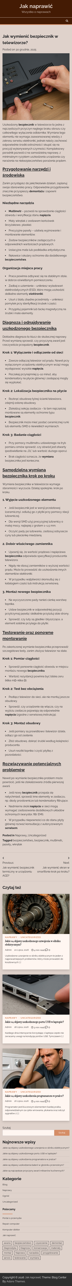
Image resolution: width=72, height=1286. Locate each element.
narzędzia (34, 1253)
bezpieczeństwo (23, 840)
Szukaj (7, 1127)
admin (8, 950)
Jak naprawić (36, 6)
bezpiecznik (41, 840)
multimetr (56, 840)
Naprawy (21, 835)
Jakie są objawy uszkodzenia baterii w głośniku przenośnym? (33, 1165)
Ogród (6, 1196)
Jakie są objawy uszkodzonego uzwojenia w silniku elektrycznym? (36, 1148)
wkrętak (17, 844)
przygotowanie (50, 1253)
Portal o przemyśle (12, 1218)
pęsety (7, 844)
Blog (5, 1184)
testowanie (20, 1258)
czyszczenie (41, 1243)
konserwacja (40, 1248)
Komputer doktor (11, 1229)
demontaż (57, 1243)
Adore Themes (16, 1281)
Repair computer (11, 1224)
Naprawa (20, 1253)
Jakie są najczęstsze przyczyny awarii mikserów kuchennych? (33, 1170)
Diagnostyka (10, 1248)
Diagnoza (25, 1248)
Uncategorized (37, 835)
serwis (7, 1258)
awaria (7, 1243)
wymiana (34, 1258)
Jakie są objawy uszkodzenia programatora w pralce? (34, 1096)
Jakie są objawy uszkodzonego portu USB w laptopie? (34, 1022)
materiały (56, 1248)
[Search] (66, 20)
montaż (7, 1253)
